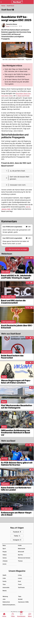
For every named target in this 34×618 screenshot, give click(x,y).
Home (3, 6)
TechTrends (21, 587)
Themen (20, 561)
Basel (7, 26)
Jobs (4, 599)
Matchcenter (21, 548)
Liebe (4, 578)
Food (19, 581)
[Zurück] (1, 2)
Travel (19, 584)
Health (4, 575)
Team (19, 596)
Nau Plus (20, 554)
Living (19, 575)
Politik (20, 545)
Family (4, 581)
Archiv (4, 564)
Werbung (5, 596)
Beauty (5, 590)
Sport (4, 548)
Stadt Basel (10, 6)
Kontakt (20, 599)
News (4, 545)
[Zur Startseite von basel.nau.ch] (17, 2)
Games (5, 558)
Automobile (6, 587)
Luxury (20, 578)
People (5, 551)
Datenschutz (6, 602)
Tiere (4, 584)
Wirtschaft (21, 551)
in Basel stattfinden (23, 96)
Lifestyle (5, 561)
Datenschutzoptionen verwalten (10, 604)
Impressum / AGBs (23, 602)
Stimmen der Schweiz (24, 558)
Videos (5, 554)
